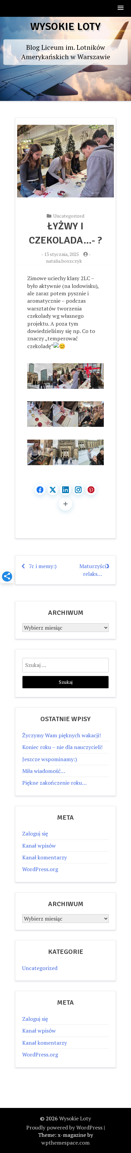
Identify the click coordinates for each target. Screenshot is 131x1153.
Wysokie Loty (65, 26)
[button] (121, 8)
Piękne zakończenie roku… (54, 782)
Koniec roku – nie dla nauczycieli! (62, 747)
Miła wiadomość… (43, 771)
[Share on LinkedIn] (65, 489)
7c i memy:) (42, 566)
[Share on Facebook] (40, 489)
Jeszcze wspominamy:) (49, 759)
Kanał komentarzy (44, 857)
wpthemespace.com (65, 1142)
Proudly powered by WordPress (64, 1127)
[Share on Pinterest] (91, 489)
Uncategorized (68, 216)
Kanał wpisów (39, 845)
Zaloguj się (35, 833)
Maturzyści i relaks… (94, 569)
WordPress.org (40, 869)
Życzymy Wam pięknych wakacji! (61, 735)
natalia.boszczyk (64, 261)
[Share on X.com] (52, 489)
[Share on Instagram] (78, 489)
